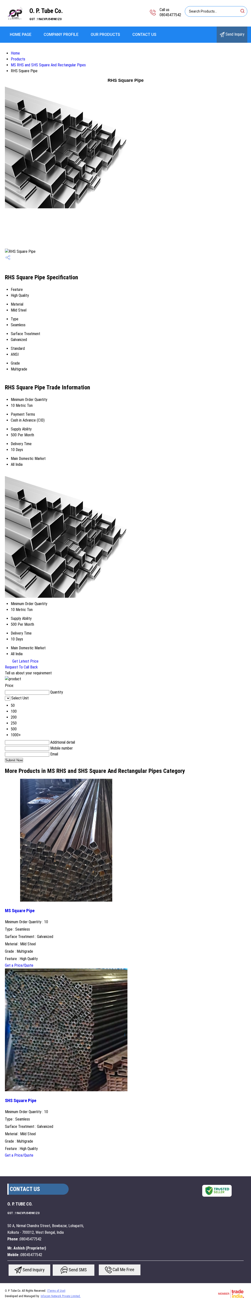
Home (15, 53)
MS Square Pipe (20, 910)
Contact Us (144, 34)
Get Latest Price (24, 661)
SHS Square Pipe (20, 1100)
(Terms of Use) (56, 1290)
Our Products (105, 34)
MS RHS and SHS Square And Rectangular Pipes (48, 65)
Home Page (20, 34)
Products (18, 59)
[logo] (15, 23)
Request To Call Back (21, 667)
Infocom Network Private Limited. (61, 1296)
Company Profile (61, 34)
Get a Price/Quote (19, 965)
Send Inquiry (234, 34)
